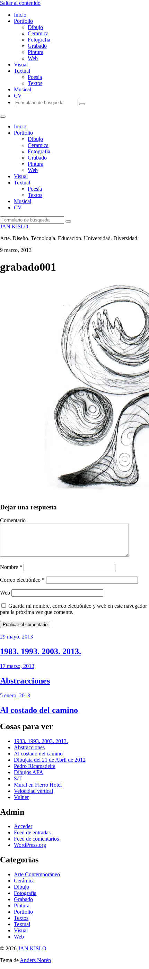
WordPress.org (30, 845)
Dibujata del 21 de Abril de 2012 (50, 760)
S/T (18, 778)
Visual (21, 64)
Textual (22, 71)
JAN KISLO (14, 226)
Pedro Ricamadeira (34, 766)
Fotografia (39, 40)
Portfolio (23, 21)
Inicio (20, 15)
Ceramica (38, 33)
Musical (22, 89)
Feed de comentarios (36, 839)
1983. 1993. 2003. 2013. (41, 741)
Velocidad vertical (33, 791)
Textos (35, 83)
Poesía (35, 77)
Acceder (23, 826)
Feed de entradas (32, 832)
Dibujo (35, 27)
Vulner (21, 797)
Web (33, 58)
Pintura (35, 52)
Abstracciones (29, 747)
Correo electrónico (22, 580)
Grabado (37, 46)
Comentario (13, 520)
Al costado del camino (38, 754)
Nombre (11, 567)
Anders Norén (35, 960)
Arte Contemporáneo (37, 874)
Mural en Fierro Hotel (38, 785)
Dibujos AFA (28, 772)
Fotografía (25, 893)
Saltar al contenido (20, 3)
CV (18, 96)
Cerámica (24, 881)
